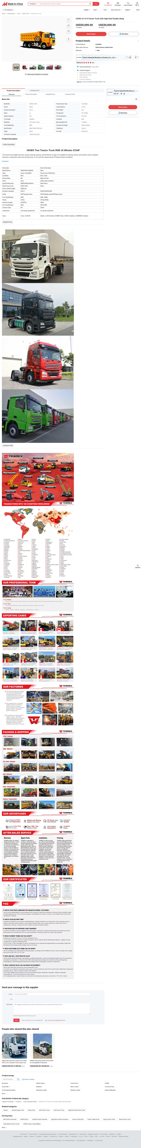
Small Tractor (24, 1119)
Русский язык (53, 1136)
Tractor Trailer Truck (93, 1119)
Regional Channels (93, 1134)
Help (104, 10)
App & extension (115, 10)
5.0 (115, 94)
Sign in (137, 5)
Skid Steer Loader (41, 1090)
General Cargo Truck (18, 1110)
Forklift (107, 1083)
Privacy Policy (99, 1140)
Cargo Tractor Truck (109, 1119)
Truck (18, 13)
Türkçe (108, 1136)
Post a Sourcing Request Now (55, 1020)
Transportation (11, 13)
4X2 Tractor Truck (59, 1110)
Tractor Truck (25, 13)
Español (32, 1136)
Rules (137, 10)
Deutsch (67, 1136)
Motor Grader (74, 1087)
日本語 (91, 1136)
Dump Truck (31, 1110)
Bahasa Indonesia (123, 1136)
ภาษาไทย (101, 1136)
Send (16, 1020)
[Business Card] (136, 99)
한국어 (86, 1136)
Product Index (103, 1134)
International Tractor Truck (11, 1124)
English (26, 1136)
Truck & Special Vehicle (8, 1090)
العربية (80, 1136)
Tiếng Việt (114, 1136)
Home (3, 13)
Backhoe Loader (75, 1090)
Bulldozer (39, 1087)
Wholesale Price (73, 1134)
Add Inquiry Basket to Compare (37, 74)
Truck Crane (74, 1083)
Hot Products (23, 1134)
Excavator (5, 1083)
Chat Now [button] (125, 34)
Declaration (90, 1140)
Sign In (79, 82)
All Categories (9, 10)
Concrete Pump (109, 1087)
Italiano (61, 1136)
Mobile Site (112, 1134)
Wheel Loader (40, 1083)
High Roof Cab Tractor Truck (76, 1110)
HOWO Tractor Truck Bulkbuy (32, 1124)
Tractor (5, 1110)
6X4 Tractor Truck (44, 1110)
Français (45, 1136)
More (3, 1127)
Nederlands (74, 1136)
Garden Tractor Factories (39, 1119)
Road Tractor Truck (124, 1119)
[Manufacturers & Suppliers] (12, 4)
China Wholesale (62, 1134)
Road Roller (5, 1087)
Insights (119, 1134)
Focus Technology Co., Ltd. (58, 1140)
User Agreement (81, 1140)
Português (38, 1136)
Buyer (95, 10)
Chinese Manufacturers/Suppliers (47, 1134)
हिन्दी (96, 1136)
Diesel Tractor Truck (36, 13)
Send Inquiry (91, 34)
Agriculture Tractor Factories (59, 1119)
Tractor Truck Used (77, 1119)
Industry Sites (82, 1134)
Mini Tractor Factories (9, 1119)
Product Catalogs (29, 1079)
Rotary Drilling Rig (110, 1090)
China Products (33, 1134)
